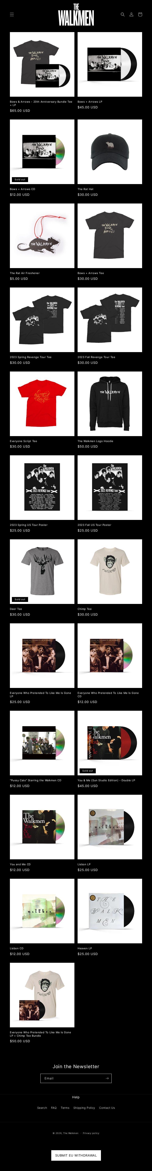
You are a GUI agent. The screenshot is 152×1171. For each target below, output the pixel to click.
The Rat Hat (86, 189)
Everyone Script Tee (23, 441)
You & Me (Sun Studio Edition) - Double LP (106, 780)
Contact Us (107, 1107)
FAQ (54, 1107)
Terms (65, 1107)
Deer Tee (16, 608)
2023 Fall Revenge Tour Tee (96, 357)
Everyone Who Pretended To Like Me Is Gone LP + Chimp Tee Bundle (40, 1034)
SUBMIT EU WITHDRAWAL (76, 1155)
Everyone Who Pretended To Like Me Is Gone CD (108, 694)
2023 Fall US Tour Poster (94, 524)
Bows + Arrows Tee (91, 273)
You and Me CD (20, 864)
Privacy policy (91, 1133)
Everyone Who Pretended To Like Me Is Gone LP (40, 694)
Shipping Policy (84, 1107)
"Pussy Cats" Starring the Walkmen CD (35, 780)
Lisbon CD (16, 948)
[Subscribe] (107, 1078)
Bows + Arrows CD (22, 189)
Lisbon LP (84, 864)
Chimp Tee (85, 608)
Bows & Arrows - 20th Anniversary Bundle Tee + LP (41, 103)
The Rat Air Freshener (25, 273)
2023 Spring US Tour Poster (29, 524)
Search (42, 1107)
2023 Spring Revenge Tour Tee (31, 357)
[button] (12, 14)
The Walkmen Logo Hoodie (95, 441)
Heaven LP (85, 948)
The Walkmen (70, 1133)
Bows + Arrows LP (90, 101)
